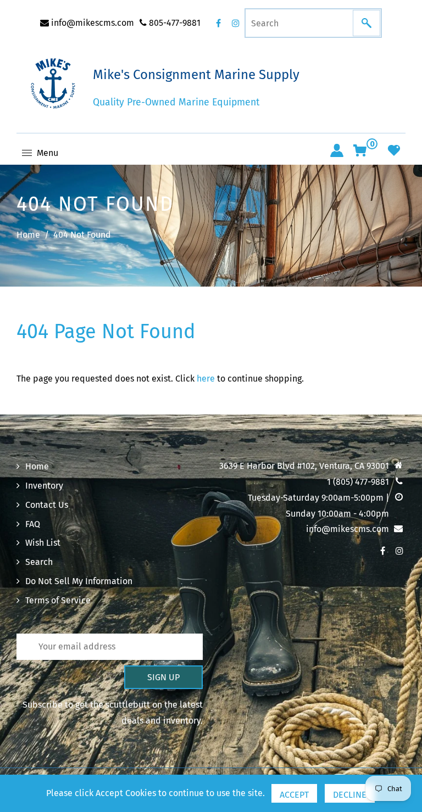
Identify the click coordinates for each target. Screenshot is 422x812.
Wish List (42, 542)
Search (39, 562)
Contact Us (46, 505)
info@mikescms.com (91, 23)
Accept (294, 794)
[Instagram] (235, 23)
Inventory (44, 485)
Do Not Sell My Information (78, 581)
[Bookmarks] (394, 150)
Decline (350, 794)
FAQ (32, 524)
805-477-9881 (174, 23)
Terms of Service (58, 600)
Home (28, 234)
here (206, 378)
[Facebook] (218, 23)
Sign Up (163, 677)
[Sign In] (337, 150)
